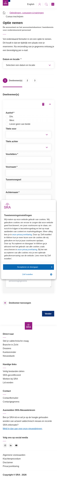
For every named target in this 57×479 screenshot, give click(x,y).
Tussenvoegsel (13, 179)
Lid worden (8, 382)
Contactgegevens (11, 402)
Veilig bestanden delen (13, 371)
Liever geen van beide (19, 124)
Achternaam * (12, 192)
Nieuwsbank (9, 356)
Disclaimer (8, 462)
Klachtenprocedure (12, 459)
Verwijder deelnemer (43, 104)
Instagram (5, 445)
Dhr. (11, 116)
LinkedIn (10, 445)
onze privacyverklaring (22, 234)
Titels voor (11, 129)
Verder (48, 314)
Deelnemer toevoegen (17, 303)
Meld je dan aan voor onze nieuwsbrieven (22, 428)
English (30, 4)
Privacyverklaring (11, 466)
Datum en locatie (12, 59)
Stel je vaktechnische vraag (16, 341)
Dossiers (7, 348)
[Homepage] (5, 3)
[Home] (4, 12)
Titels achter (12, 141)
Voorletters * (12, 154)
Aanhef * (10, 113)
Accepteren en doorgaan (27, 267)
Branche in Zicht (10, 345)
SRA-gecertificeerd (12, 375)
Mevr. (11, 120)
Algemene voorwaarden (14, 455)
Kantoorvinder (9, 352)
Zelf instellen (27, 274)
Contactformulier (10, 398)
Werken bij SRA (10, 379)
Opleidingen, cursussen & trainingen (27, 13)
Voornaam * (11, 167)
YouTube (16, 445)
